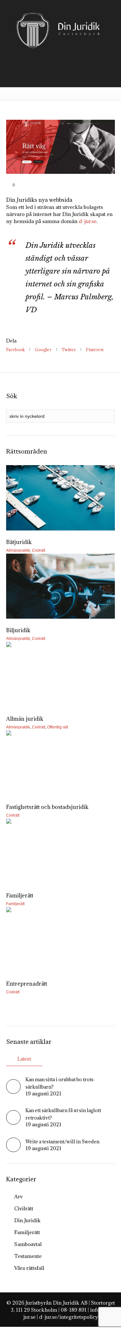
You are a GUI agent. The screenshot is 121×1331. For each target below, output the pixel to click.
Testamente (28, 1256)
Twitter (69, 349)
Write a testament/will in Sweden (62, 1142)
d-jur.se (87, 221)
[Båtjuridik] (60, 497)
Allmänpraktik (18, 550)
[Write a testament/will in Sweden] (13, 1150)
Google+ (43, 349)
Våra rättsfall (29, 1268)
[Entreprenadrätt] (60, 939)
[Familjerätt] (60, 851)
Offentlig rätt (57, 727)
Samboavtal (28, 1244)
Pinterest (95, 349)
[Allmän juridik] (60, 674)
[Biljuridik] (60, 586)
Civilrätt (38, 550)
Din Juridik (27, 1220)
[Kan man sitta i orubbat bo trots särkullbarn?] (13, 1092)
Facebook (15, 349)
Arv (18, 1196)
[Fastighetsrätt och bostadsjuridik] (60, 763)
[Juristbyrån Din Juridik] (60, 30)
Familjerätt (15, 904)
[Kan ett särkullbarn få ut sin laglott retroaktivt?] (13, 1123)
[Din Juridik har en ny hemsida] (60, 146)
